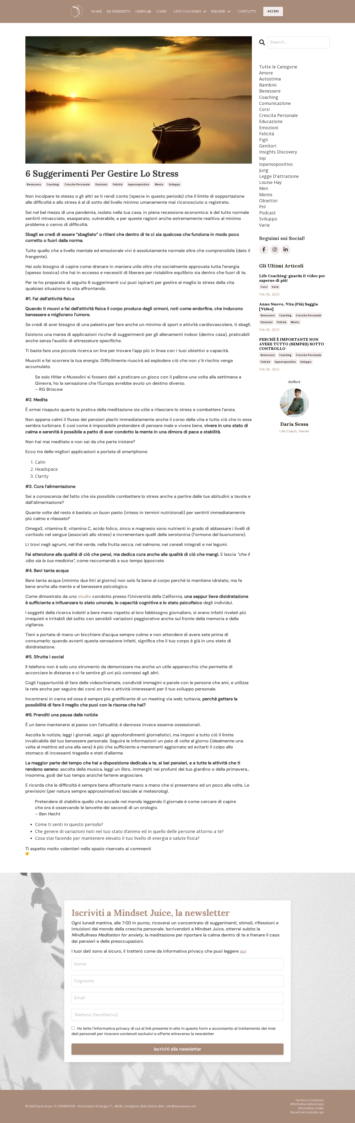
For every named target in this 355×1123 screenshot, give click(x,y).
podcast (267, 213)
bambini (268, 85)
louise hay (270, 182)
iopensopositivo (138, 184)
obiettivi (268, 200)
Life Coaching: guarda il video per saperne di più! (292, 278)
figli (263, 140)
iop (262, 158)
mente (159, 184)
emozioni (101, 184)
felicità (117, 184)
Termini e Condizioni (309, 1100)
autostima (270, 79)
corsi (264, 109)
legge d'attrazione (279, 176)
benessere (34, 184)
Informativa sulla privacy (307, 1104)
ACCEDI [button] (273, 11)
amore (266, 73)
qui (243, 951)
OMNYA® (143, 11)
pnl (262, 207)
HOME (96, 11)
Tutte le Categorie (278, 67)
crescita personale (77, 184)
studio (84, 596)
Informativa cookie (311, 1108)
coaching (53, 184)
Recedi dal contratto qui (307, 1112)
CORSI (161, 11)
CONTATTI (247, 11)
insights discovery (278, 152)
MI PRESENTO (118, 11)
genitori (267, 146)
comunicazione (275, 103)
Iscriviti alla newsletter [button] (177, 1049)
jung (263, 170)
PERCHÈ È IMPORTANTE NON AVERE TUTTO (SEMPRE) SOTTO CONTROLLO (291, 344)
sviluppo (174, 184)
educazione (271, 121)
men (263, 188)
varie (264, 225)
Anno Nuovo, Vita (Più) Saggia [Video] (288, 306)
